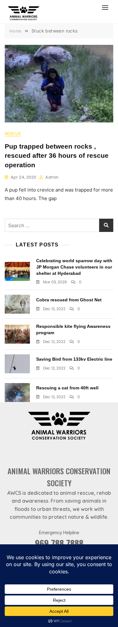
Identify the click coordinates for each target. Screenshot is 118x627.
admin (52, 177)
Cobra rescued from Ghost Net (69, 299)
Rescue (13, 133)
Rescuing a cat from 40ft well (67, 387)
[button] (107, 7)
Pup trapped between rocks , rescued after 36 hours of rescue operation (57, 156)
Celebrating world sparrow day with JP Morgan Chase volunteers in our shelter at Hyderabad (74, 266)
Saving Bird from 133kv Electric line (74, 359)
